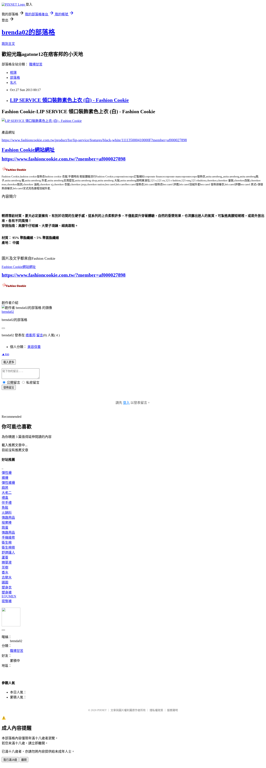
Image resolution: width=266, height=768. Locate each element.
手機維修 (8, 537)
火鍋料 (7, 512)
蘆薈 (5, 557)
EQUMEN (9, 596)
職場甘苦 (35, 64)
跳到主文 (8, 43)
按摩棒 (7, 522)
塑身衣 (7, 587)
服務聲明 (172, 710)
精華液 (7, 562)
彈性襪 (7, 472)
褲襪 (5, 477)
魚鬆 (5, 507)
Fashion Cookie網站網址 (28, 149)
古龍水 (7, 577)
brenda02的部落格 (28, 32)
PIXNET (102, 710)
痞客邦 (31, 335)
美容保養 (34, 347)
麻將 (5, 487)
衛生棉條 (8, 547)
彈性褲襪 (8, 482)
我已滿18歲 (10, 759)
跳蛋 (5, 527)
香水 (5, 572)
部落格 (15, 77)
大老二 (7, 492)
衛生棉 (7, 542)
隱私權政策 (156, 710)
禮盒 (5, 497)
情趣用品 (8, 517)
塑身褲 (7, 592)
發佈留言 (8, 387)
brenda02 (8, 311)
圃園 (5, 582)
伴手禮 (7, 502)
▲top (5, 354)
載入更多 (8, 362)
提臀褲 (7, 601)
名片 (13, 82)
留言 (39, 335)
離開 (24, 759)
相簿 (13, 72)
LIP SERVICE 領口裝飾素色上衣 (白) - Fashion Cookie (69, 100)
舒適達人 (8, 552)
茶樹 (5, 567)
